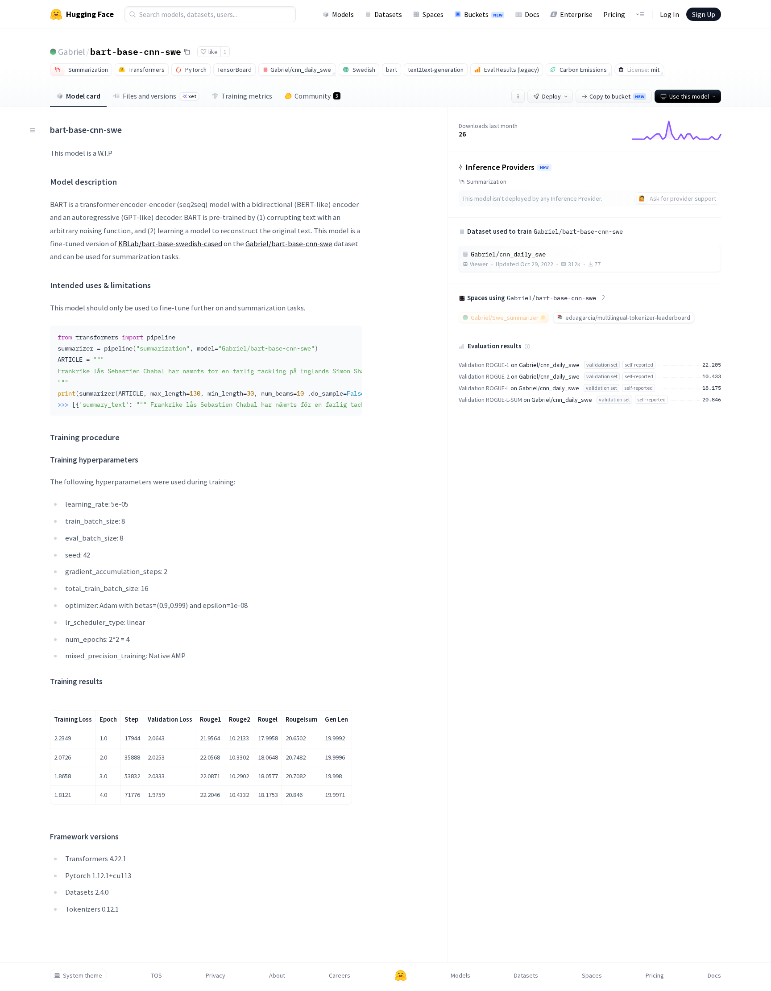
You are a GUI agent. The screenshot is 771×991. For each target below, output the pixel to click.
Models (343, 14)
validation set (602, 364)
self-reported (639, 364)
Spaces (433, 14)
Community (316, 95)
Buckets (483, 14)
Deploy (551, 96)
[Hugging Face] (400, 975)
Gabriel (71, 51)
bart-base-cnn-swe (135, 51)
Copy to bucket (616, 96)
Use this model (689, 96)
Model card (83, 95)
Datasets (388, 14)
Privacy (215, 975)
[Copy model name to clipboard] (187, 52)
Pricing (614, 14)
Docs (532, 14)
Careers (339, 975)
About (277, 975)
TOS (156, 975)
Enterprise (576, 14)
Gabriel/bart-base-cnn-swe (288, 243)
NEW (544, 167)
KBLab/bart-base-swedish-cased (170, 243)
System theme (82, 975)
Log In (669, 14)
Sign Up (703, 14)
